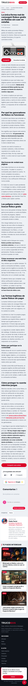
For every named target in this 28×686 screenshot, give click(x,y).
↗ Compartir (19, 475)
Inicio (2, 7)
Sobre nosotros (5, 651)
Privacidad (4, 656)
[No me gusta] (11, 475)
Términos (3, 663)
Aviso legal (4, 661)
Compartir (6, 60)
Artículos (3, 639)
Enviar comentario (19, 508)
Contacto (3, 653)
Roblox (11, 512)
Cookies (3, 658)
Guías (7, 7)
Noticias (3, 644)
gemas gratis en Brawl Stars (17, 415)
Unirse (13, 676)
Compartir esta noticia (14, 465)
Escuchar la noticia (19, 60)
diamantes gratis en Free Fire (15, 418)
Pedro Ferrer (7, 25)
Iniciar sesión (23, 2)
